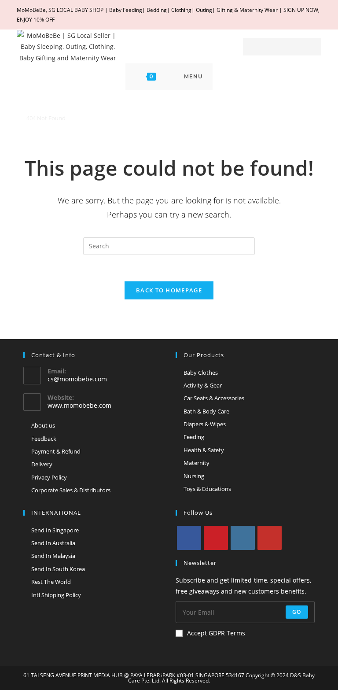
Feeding (194, 437)
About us (43, 425)
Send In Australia (53, 543)
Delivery (41, 464)
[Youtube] (269, 538)
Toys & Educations (207, 489)
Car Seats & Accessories (214, 398)
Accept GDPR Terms (216, 633)
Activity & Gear (203, 385)
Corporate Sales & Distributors (70, 490)
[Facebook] (189, 538)
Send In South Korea (58, 569)
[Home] (19, 118)
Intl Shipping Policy (56, 595)
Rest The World (51, 582)
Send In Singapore (55, 530)
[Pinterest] (216, 538)
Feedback (43, 439)
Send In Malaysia (53, 556)
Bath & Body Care (206, 411)
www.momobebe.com (79, 405)
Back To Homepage (169, 290)
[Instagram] (243, 538)
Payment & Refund (56, 451)
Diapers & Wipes (205, 424)
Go (296, 612)
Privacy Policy (49, 477)
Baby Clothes (201, 372)
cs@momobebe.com (77, 379)
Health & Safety (204, 450)
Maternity (196, 463)
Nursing (194, 476)
